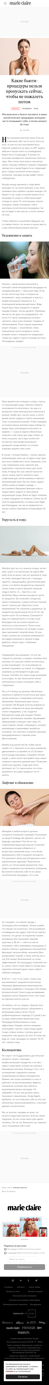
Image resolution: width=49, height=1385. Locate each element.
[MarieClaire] (20, 3)
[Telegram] (36, 1280)
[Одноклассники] (28, 1280)
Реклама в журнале (35, 1291)
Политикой (12, 1253)
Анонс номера (34, 1287)
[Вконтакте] (20, 1280)
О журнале (8, 1287)
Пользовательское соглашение (24, 1296)
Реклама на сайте (13, 1291)
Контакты (21, 1287)
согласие (13, 1249)
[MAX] (12, 1280)
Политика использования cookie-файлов (24, 1300)
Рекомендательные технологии (15, 1304)
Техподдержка (35, 1304)
